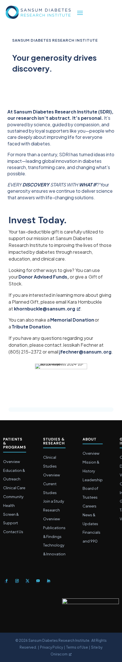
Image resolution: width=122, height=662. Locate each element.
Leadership (93, 480)
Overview (11, 461)
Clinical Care (14, 488)
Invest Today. (37, 220)
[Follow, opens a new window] (6, 580)
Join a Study (53, 501)
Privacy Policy (51, 647)
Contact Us (13, 531)
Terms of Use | (78, 647)
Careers (89, 506)
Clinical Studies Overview (51, 466)
